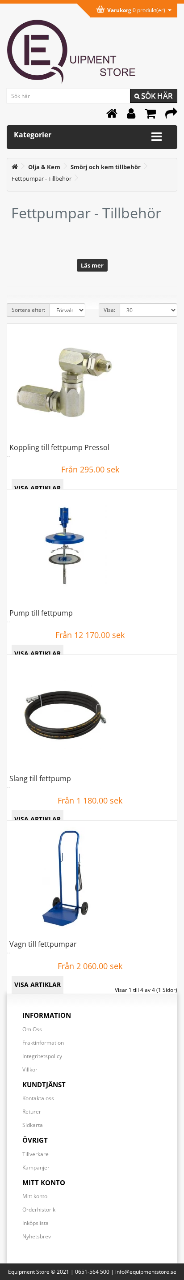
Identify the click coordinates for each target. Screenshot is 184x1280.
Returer (31, 1111)
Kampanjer (36, 1167)
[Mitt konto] (131, 115)
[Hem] (111, 115)
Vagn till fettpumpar (43, 944)
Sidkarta (32, 1125)
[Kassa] (171, 115)
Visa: (109, 310)
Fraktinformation (43, 1042)
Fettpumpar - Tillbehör (41, 178)
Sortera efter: (28, 310)
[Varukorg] (150, 115)
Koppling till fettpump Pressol (59, 447)
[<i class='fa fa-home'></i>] (15, 167)
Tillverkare (35, 1154)
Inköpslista (35, 1223)
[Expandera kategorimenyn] (156, 137)
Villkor (30, 1069)
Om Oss (32, 1029)
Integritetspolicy (42, 1056)
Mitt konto (34, 1196)
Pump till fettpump (41, 613)
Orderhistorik (38, 1209)
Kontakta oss (38, 1098)
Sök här (156, 95)
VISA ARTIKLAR (37, 488)
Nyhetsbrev (36, 1236)
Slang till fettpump (40, 778)
